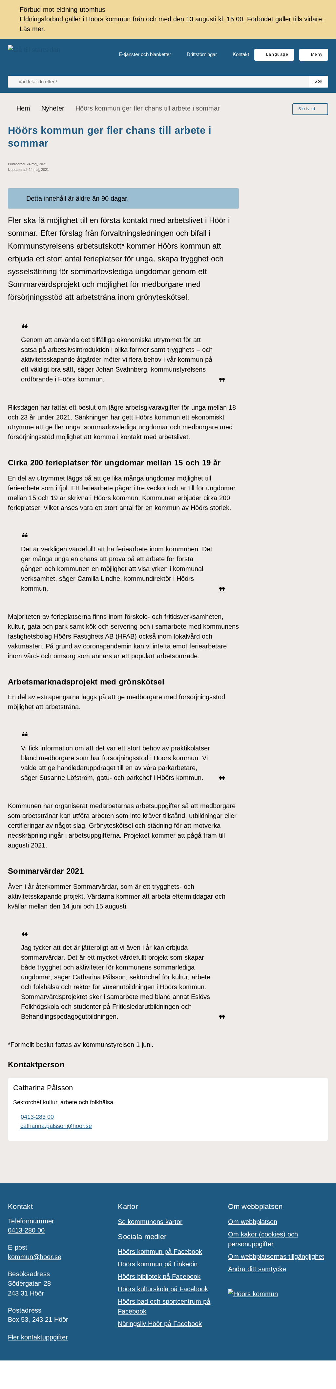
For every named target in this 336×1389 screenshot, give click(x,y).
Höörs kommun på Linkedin (158, 1264)
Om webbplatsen (252, 1221)
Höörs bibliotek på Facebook (159, 1276)
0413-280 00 (26, 1230)
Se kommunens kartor (150, 1221)
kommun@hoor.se (34, 1256)
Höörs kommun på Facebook (160, 1251)
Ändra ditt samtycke (257, 1269)
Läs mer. (32, 28)
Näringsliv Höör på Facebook (160, 1323)
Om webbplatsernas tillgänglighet (276, 1256)
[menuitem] (139, 55)
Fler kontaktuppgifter (38, 1337)
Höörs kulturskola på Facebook (163, 1289)
